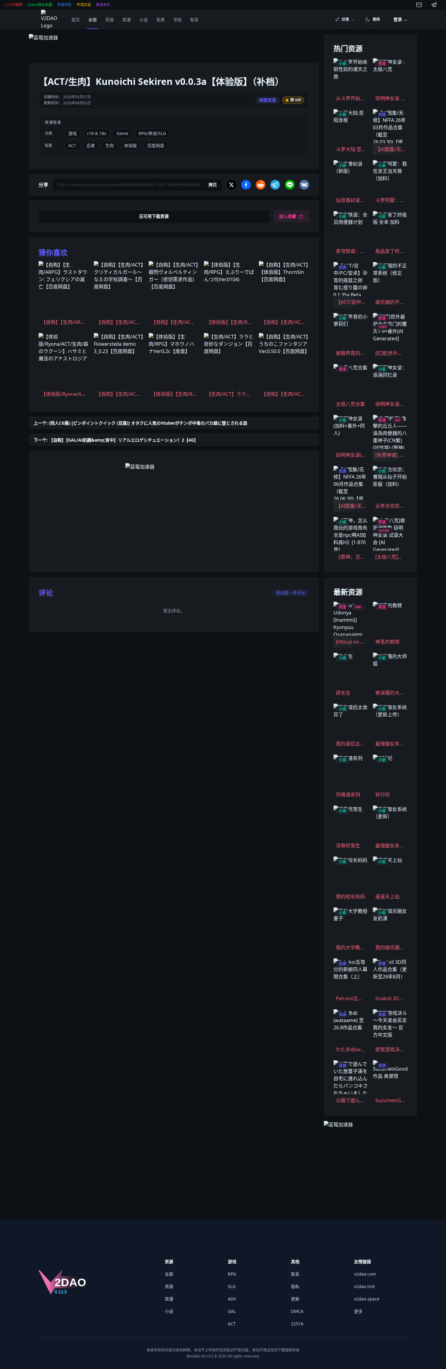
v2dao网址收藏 (39, 4)
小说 (143, 19)
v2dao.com (365, 1274)
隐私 (295, 1286)
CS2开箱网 (13, 4)
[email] (419, 5)
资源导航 (64, 4)
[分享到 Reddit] (260, 185)
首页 (75, 19)
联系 (194, 19)
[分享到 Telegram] (275, 185)
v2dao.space (366, 1299)
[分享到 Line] (290, 185)
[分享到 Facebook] (246, 185)
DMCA (297, 1311)
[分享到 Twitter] (231, 185)
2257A (297, 1324)
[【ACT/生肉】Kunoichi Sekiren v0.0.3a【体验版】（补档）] (51, 19)
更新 (295, 1299)
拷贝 (212, 184)
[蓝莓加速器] (174, 46)
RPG (232, 1274)
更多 (358, 1311)
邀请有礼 (103, 4)
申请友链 (83, 4)
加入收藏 (287, 216)
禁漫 (126, 19)
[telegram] (434, 5)
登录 (400, 19)
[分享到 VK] (304, 185)
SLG (231, 1286)
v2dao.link (364, 1286)
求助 (177, 19)
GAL (232, 1311)
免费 (160, 19)
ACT (232, 1324)
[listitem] (64, 294)
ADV (232, 1299)
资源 (109, 19)
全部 (92, 19)
